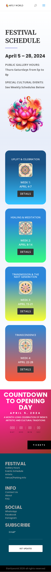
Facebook (10, 514)
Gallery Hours (12, 467)
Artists (8, 474)
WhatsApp (11, 511)
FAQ (7, 498)
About (8, 495)
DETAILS (25, 194)
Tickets (39, 445)
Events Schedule (14, 471)
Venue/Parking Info (15, 477)
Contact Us (11, 492)
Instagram (11, 518)
